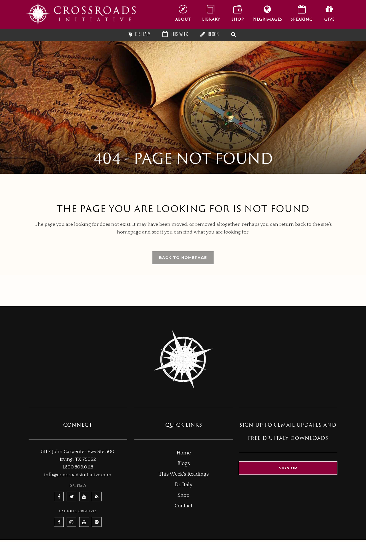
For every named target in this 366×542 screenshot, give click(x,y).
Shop (184, 495)
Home (183, 453)
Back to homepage (183, 257)
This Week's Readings (184, 474)
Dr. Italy (183, 485)
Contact (183, 506)
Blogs (183, 463)
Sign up (288, 468)
